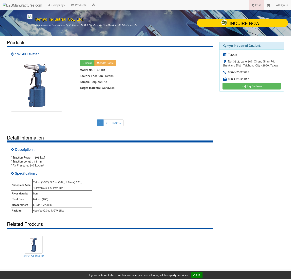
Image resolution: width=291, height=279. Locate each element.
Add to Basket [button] (106, 62)
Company (57, 5)
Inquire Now (245, 23)
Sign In (283, 5)
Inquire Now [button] (254, 86)
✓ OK (197, 275)
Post (257, 5)
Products (80, 5)
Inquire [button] (88, 62)
